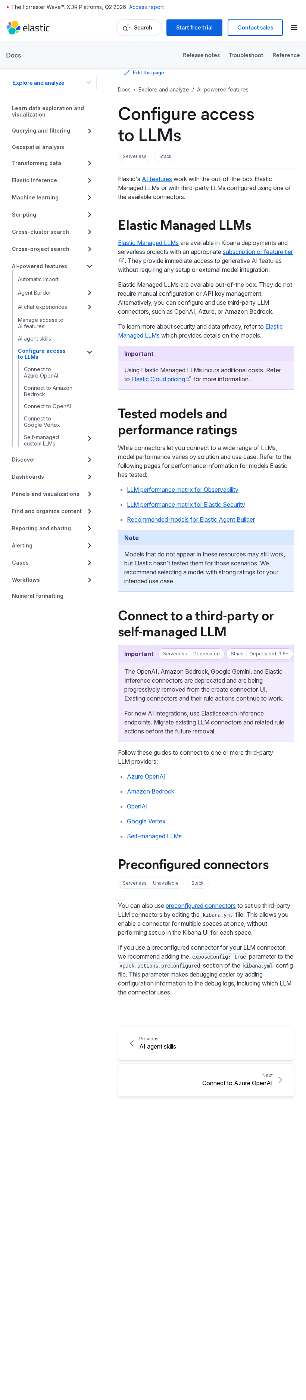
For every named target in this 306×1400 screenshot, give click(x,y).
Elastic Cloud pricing (158, 379)
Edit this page (148, 72)
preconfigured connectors (201, 905)
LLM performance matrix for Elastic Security (186, 504)
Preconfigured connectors (193, 863)
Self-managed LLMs (154, 836)
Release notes (201, 55)
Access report (146, 7)
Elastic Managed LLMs (184, 224)
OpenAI (137, 806)
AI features (157, 179)
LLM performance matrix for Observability (182, 489)
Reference (286, 55)
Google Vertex (146, 821)
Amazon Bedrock (150, 791)
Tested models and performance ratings (177, 421)
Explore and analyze (38, 82)
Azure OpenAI (146, 776)
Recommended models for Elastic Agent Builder (191, 519)
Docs (13, 55)
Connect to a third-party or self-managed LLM (196, 623)
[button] (135, 156)
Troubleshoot (246, 55)
